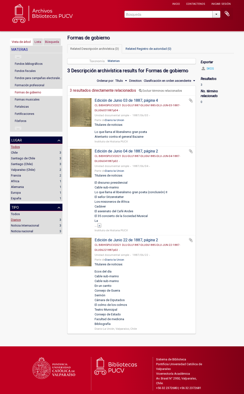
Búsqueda (52, 42)
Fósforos (20, 121)
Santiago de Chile (23, 158)
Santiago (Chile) (22, 164)
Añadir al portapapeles (190, 100)
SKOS (210, 68)
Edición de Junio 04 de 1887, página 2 (126, 151)
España (16, 198)
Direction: (135, 80)
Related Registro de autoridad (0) (148, 49)
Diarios (16, 220)
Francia (16, 175)
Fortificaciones (24, 114)
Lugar (16, 140)
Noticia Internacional (25, 225)
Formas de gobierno (28, 92)
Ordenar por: (105, 80)
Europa (16, 192)
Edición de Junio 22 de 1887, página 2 (126, 240)
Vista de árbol (21, 42)
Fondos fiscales (25, 71)
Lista (38, 42)
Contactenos (195, 3)
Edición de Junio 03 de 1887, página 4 (126, 100)
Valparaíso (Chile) (23, 170)
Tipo (15, 207)
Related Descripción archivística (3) (94, 49)
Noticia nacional (22, 231)
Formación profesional (29, 85)
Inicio (176, 3)
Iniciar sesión (221, 3)
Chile (14, 152)
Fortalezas (22, 106)
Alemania (17, 187)
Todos (15, 147)
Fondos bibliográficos (29, 64)
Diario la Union (114, 120)
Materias (114, 61)
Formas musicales (27, 99)
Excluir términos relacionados (162, 90)
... (18, 56)
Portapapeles (227, 14)
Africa (15, 181)
